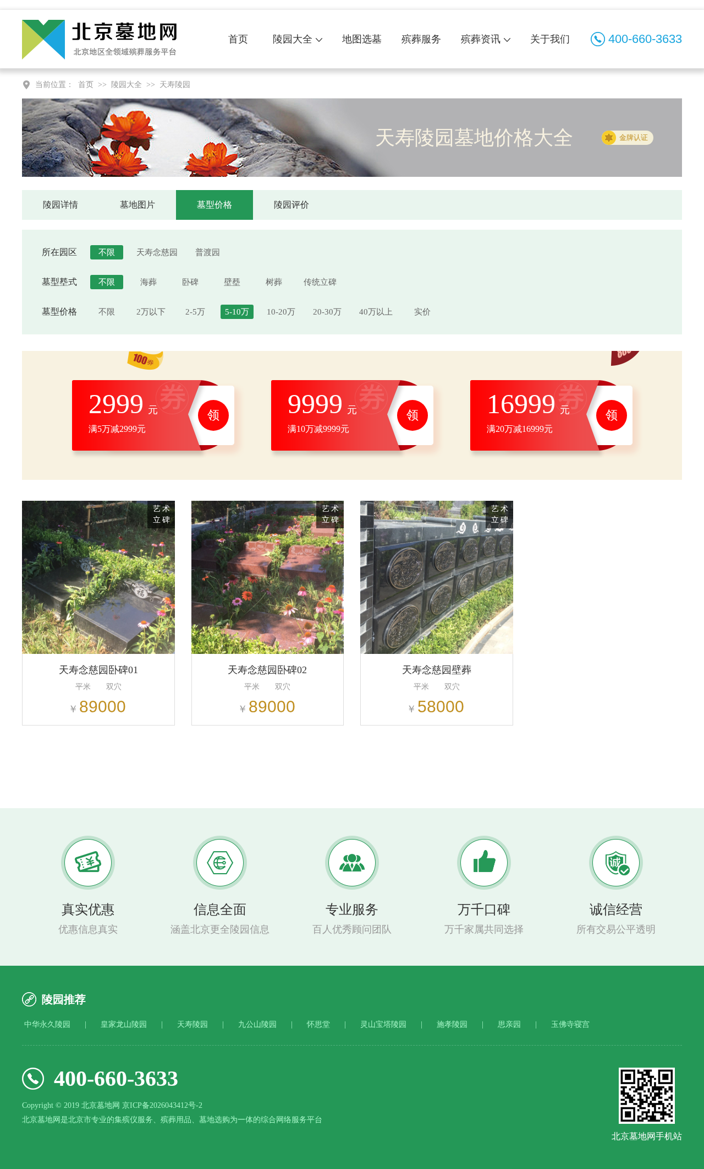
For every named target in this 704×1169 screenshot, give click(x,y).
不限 (106, 252)
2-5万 (195, 311)
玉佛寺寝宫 (570, 1024)
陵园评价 (291, 204)
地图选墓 (362, 39)
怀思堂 (318, 1024)
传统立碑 (320, 282)
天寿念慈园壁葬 (436, 669)
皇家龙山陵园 (124, 1024)
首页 (238, 39)
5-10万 (237, 311)
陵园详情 (60, 204)
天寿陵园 (175, 84)
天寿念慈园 (157, 252)
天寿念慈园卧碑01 (98, 669)
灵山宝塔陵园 (383, 1024)
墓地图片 (137, 204)
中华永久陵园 (47, 1024)
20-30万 (327, 311)
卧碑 (190, 282)
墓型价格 (214, 204)
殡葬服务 (421, 39)
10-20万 (281, 311)
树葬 (274, 282)
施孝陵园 (452, 1024)
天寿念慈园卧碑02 (267, 669)
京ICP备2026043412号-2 (162, 1105)
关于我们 (550, 39)
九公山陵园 (257, 1024)
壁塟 (232, 282)
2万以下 (151, 311)
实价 (422, 311)
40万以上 (376, 311)
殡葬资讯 (481, 39)
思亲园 (509, 1024)
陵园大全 (292, 39)
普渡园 (207, 252)
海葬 (148, 282)
